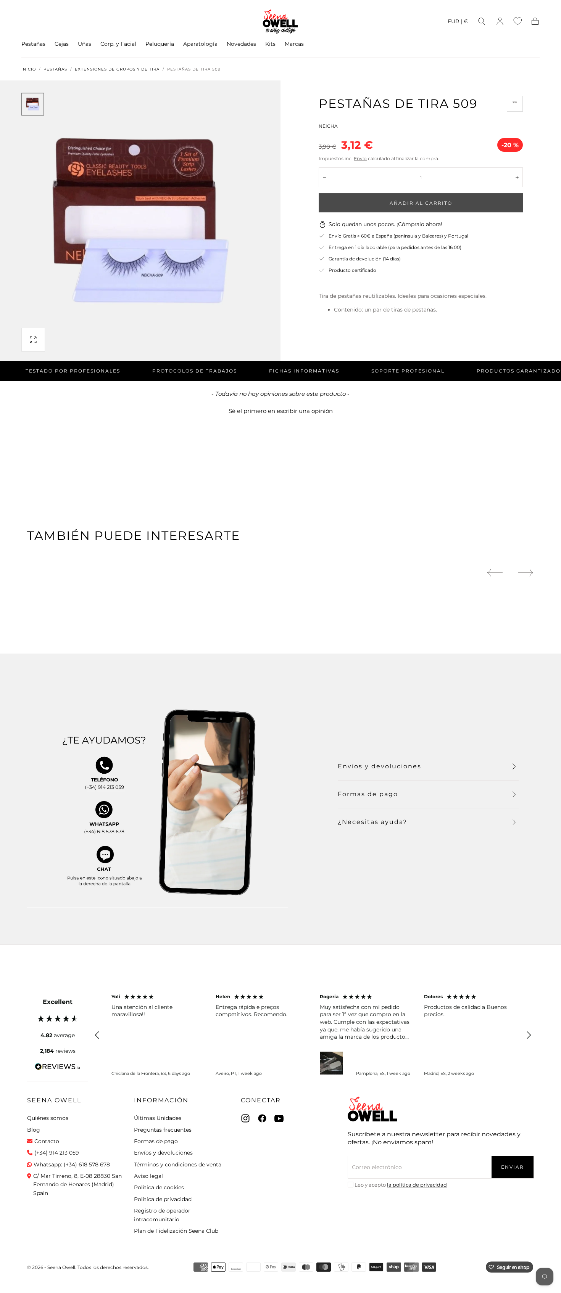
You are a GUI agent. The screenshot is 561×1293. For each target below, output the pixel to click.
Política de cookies (159, 1187)
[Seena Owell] (372, 1109)
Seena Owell (54, 1100)
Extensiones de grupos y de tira (117, 69)
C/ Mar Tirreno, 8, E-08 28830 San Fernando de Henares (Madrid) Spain (77, 1185)
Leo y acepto (401, 1185)
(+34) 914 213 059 (56, 1152)
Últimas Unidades (157, 1118)
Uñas (84, 44)
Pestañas (33, 44)
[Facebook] (262, 1118)
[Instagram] (245, 1118)
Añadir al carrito (421, 203)
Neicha (328, 126)
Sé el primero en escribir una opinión (281, 410)
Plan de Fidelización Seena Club (176, 1230)
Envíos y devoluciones (163, 1152)
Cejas (62, 44)
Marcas (294, 44)
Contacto (46, 1141)
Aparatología (200, 44)
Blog (33, 1129)
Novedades (241, 44)
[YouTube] (279, 1118)
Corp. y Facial (118, 44)
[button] (458, 22)
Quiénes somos (47, 1118)
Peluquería (159, 44)
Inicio (28, 69)
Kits (270, 44)
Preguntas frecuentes (163, 1129)
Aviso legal (148, 1176)
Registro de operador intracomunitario (162, 1214)
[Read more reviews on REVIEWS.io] (58, 1068)
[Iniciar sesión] (500, 21)
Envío (360, 158)
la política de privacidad (417, 1185)
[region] (313, 1035)
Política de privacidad (163, 1199)
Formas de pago (156, 1141)
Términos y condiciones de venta (177, 1164)
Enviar (512, 1167)
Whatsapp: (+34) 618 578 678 (72, 1164)
